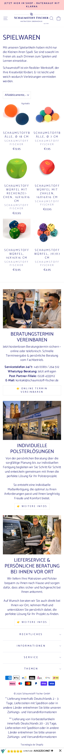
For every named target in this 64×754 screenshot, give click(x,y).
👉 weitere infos (32, 506)
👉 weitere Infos (32, 622)
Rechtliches (31, 634)
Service (31, 657)
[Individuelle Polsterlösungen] (32, 420)
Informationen (31, 646)
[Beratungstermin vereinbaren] (32, 308)
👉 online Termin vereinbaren (32, 390)
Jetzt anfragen (47, 371)
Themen (31, 669)
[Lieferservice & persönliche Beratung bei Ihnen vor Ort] (32, 534)
